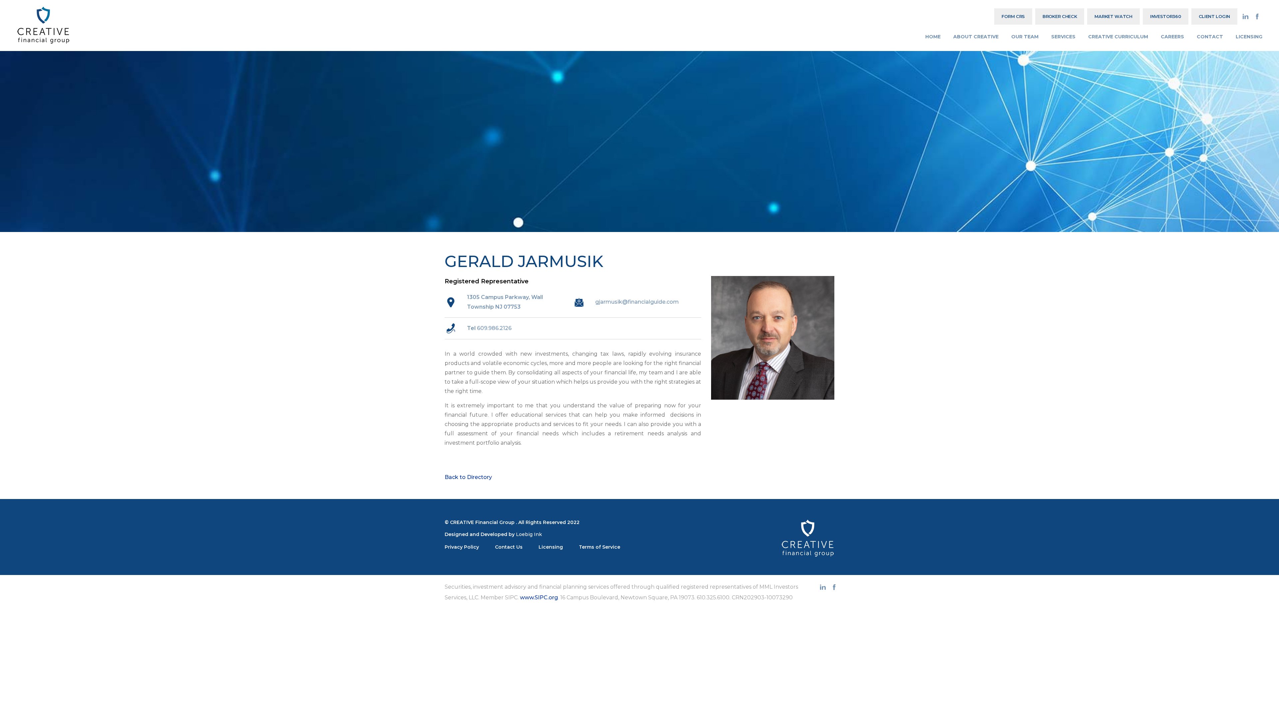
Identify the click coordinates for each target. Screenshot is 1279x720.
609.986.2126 (494, 328)
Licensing (551, 547)
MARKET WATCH (1113, 16)
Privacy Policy (462, 547)
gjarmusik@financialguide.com (637, 302)
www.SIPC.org (539, 597)
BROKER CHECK (1060, 16)
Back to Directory (468, 477)
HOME (933, 37)
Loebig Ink (529, 534)
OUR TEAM (1025, 37)
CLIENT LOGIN (1214, 16)
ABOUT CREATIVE (976, 37)
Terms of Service (599, 547)
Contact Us (509, 547)
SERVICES (1063, 37)
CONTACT (1210, 37)
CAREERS (1172, 37)
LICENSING (1249, 37)
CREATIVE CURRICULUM (1118, 37)
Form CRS (1013, 16)
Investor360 (1165, 16)
